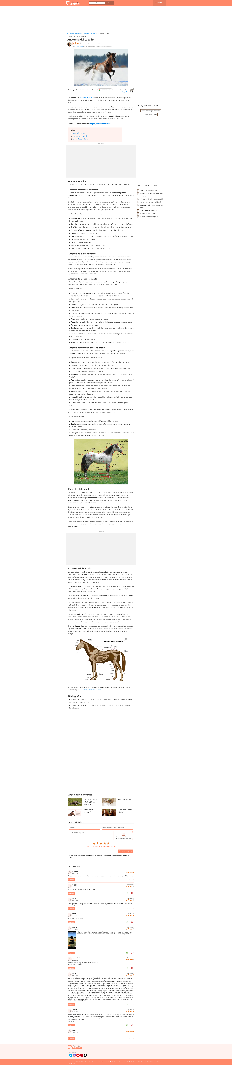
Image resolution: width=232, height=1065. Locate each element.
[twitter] (70, 1055)
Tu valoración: (89, 846)
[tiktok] (85, 1055)
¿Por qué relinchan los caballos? (125, 811)
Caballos (125, 92)
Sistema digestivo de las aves (148, 210)
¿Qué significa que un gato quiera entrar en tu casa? (151, 194)
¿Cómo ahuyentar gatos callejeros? (150, 202)
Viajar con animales (151, 114)
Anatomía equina (79, 133)
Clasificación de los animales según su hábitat (151, 206)
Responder (71, 880)
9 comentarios (97, 43)
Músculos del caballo (80, 136)
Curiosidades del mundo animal (90, 33)
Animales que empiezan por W (149, 216)
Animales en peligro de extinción (150, 111)
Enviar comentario (125, 851)
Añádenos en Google (106, 90)
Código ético (72, 1063)
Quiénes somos (92, 1061)
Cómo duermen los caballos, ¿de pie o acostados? (90, 802)
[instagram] (74, 1055)
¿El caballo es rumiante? (88, 811)
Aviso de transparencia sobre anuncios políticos (147, 1061)
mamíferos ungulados (86, 97)
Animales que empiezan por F (148, 213)
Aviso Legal (100, 1061)
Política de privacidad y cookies (112, 1061)
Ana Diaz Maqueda (78, 46)
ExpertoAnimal (70, 33)
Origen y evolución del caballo (100, 123)
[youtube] (78, 1055)
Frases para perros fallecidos (148, 190)
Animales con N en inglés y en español (151, 199)
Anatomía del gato (124, 799)
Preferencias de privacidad (128, 1061)
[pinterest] (81, 1055)
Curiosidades (78, 33)
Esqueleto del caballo (80, 139)
